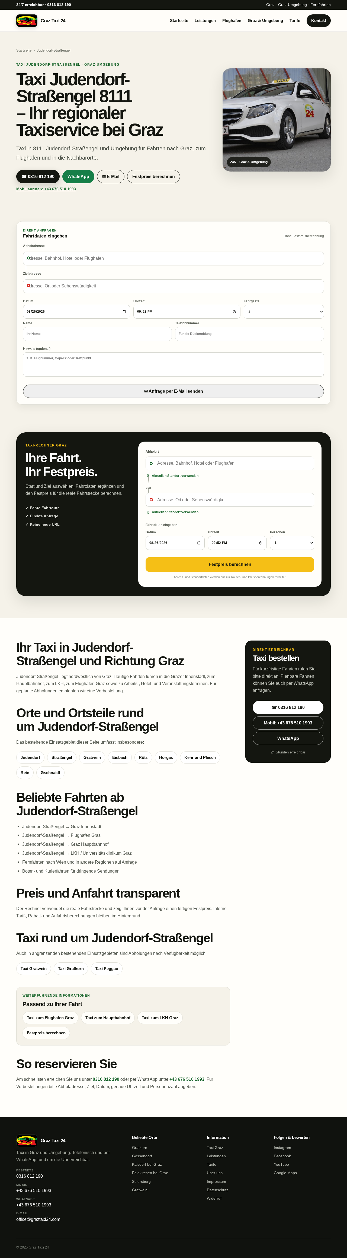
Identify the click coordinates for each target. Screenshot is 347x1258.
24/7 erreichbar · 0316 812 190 (43, 5)
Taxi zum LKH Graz (160, 1018)
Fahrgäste (251, 301)
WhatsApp (78, 176)
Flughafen (231, 20)
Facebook (282, 1156)
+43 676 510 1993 (186, 1079)
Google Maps (285, 1173)
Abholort (152, 452)
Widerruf (214, 1198)
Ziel (148, 488)
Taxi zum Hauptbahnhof (107, 1018)
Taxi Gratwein (34, 969)
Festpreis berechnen (153, 176)
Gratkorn (139, 1147)
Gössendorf (142, 1156)
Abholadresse (34, 246)
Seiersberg (141, 1181)
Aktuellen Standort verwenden (175, 476)
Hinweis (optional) (36, 349)
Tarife (295, 20)
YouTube (281, 1164)
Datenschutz (217, 1190)
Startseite (179, 20)
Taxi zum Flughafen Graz (50, 1018)
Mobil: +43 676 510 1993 (288, 723)
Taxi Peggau (106, 969)
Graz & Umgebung (265, 20)
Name (27, 323)
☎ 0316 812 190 (37, 176)
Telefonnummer (187, 323)
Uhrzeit (138, 301)
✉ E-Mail (110, 176)
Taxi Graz (215, 1147)
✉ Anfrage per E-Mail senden (173, 391)
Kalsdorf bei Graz (147, 1164)
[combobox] (173, 258)
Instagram (282, 1147)
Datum (28, 301)
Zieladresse (32, 273)
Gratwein (139, 1190)
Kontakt (318, 20)
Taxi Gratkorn (71, 969)
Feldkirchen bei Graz (150, 1173)
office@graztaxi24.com (38, 1216)
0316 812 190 (106, 1079)
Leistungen (205, 20)
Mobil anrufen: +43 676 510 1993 (46, 189)
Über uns (215, 1173)
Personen (277, 532)
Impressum (216, 1181)
